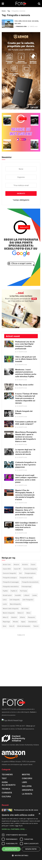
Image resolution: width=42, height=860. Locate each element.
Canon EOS (7, 569)
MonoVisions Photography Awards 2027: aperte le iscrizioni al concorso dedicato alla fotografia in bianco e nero (26, 436)
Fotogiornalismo (30, 573)
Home (4, 11)
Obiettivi (14, 617)
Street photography (23, 626)
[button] (21, 829)
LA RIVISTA (27, 793)
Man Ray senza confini (24, 384)
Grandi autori (7, 595)
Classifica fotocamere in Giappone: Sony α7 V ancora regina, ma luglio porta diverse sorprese (25, 511)
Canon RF (17, 569)
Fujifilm (5, 591)
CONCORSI (27, 778)
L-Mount (26, 595)
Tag (8, 11)
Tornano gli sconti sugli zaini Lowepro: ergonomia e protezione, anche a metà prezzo (26, 478)
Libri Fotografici (28, 599)
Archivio (25, 564)
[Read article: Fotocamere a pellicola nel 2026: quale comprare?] (9, 424)
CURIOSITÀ (7, 792)
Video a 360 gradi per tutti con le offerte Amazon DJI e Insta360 (26, 359)
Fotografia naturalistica (11, 586)
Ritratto (15, 621)
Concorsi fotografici (9, 573)
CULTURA (6, 796)
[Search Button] (39, 3)
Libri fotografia (14, 599)
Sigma (23, 621)
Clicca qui (29, 726)
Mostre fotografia (8, 613)
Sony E (11, 626)
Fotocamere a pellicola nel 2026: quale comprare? (25, 422)
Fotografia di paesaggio (11, 582)
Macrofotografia (15, 604)
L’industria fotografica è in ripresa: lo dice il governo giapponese (25, 464)
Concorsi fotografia (30, 569)
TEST (4, 778)
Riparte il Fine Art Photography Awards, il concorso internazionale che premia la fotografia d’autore (25, 495)
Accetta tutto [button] (11, 849)
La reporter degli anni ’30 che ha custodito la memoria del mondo (25, 451)
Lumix (5, 604)
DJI (20, 573)
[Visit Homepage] (21, 3)
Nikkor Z (20, 613)
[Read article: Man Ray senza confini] (9, 387)
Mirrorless (25, 608)
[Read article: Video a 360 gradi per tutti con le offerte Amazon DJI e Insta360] (9, 359)
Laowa (34, 595)
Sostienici (32, 712)
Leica (5, 599)
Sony (4, 626)
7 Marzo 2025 (33, 26)
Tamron (35, 626)
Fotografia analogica (10, 577)
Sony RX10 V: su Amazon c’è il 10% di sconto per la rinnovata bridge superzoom (26, 540)
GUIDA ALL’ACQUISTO (8, 783)
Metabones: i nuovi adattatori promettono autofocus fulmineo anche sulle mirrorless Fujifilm (25, 373)
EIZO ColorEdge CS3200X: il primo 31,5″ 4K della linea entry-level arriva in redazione (26, 526)
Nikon (28, 613)
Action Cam (7, 564)
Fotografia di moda (26, 577)
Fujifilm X (14, 591)
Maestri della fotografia (10, 608)
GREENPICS (27, 790)
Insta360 (18, 595)
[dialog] (21, 835)
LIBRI (24, 782)
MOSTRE (26, 774)
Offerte (22, 617)
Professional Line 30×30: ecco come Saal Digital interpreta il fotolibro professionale (25, 345)
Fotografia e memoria (18, 11)
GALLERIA (27, 786)
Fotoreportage (26, 586)
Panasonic (31, 617)
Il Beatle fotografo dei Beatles (24, 412)
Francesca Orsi (21, 26)
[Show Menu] (3, 3)
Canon (33, 564)
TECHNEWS (7, 774)
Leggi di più (19, 826)
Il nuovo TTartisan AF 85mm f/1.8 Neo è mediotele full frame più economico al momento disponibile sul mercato (26, 398)
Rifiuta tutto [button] (31, 849)
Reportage (6, 621)
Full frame (23, 591)
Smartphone (32, 621)
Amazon (16, 564)
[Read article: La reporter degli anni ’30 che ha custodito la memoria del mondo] (9, 451)
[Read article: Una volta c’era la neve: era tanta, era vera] (7, 24)
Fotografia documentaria (30, 582)
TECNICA (6, 788)
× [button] (39, 814)
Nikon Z (5, 617)
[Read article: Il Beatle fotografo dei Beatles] (9, 413)
